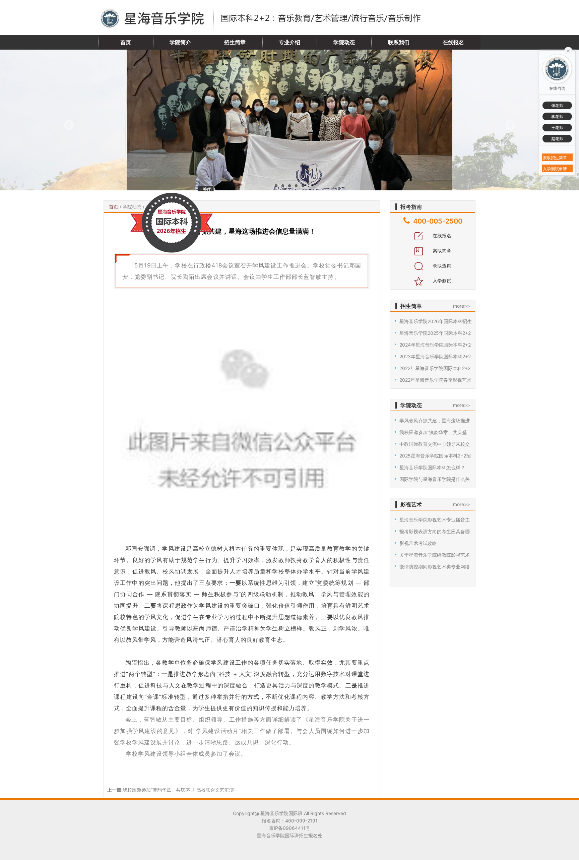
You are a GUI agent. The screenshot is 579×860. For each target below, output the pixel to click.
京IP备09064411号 (289, 828)
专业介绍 (289, 42)
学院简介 (180, 42)
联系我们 (398, 42)
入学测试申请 (555, 168)
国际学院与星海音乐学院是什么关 (434, 479)
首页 (125, 42)
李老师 (557, 116)
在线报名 (453, 42)
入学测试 (441, 281)
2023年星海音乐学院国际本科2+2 (435, 356)
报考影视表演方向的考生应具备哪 (434, 531)
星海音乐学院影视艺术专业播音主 (434, 520)
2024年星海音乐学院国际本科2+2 (435, 345)
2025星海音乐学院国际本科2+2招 (435, 455)
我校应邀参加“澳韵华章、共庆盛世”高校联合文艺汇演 (178, 790)
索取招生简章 (555, 157)
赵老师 (557, 138)
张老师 (557, 105)
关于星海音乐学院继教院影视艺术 (434, 555)
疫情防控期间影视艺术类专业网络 (434, 566)
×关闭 (213, 200)
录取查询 (441, 265)
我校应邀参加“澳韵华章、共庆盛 (433, 432)
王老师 (557, 127)
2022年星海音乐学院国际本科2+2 (434, 368)
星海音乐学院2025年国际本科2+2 (435, 333)
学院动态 (344, 42)
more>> (461, 306)
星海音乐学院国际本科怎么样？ (432, 467)
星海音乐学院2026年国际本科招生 (435, 321)
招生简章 (235, 42)
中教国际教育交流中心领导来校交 (434, 444)
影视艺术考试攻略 (418, 543)
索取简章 (441, 250)
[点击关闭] (568, 50)
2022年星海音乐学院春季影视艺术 (435, 380)
